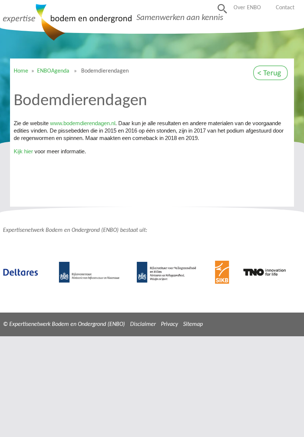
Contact (285, 8)
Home (21, 71)
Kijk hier (23, 151)
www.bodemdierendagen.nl (82, 123)
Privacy (169, 324)
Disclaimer (143, 324)
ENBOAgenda (53, 71)
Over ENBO (247, 8)
